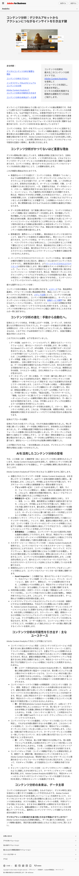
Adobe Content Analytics (55, 78)
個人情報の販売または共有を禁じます (13, 872)
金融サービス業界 (54, 300)
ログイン (63, 3)
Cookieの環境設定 (49, 870)
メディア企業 (39, 294)
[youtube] (30, 866)
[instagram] (20, 866)
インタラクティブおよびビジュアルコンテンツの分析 (21, 84)
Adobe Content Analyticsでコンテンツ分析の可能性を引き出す (21, 91)
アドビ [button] (5, 859)
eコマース (53, 289)
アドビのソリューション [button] (11, 840)
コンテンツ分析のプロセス (18, 78)
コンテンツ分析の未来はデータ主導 (21, 97)
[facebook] (16, 866)
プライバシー (32, 870)
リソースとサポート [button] (9, 854)
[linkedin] (27, 866)
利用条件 (40, 870)
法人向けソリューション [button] (11, 845)
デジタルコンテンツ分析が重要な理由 (20, 72)
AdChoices (30, 872)
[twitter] (23, 866)
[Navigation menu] (3, 3)
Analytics (5, 8)
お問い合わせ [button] (7, 836)
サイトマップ (59, 870)
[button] (7, 865)
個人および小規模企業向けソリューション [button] (17, 850)
